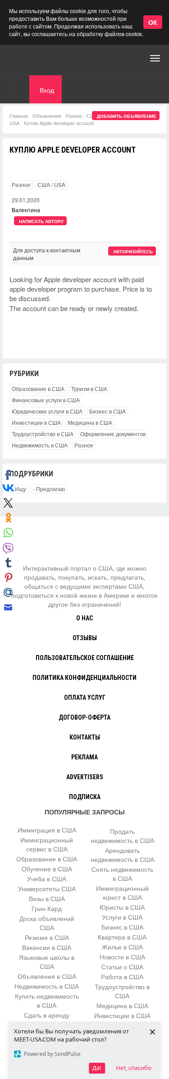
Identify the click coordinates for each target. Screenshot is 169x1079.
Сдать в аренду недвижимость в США (46, 1019)
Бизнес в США (107, 411)
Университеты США (47, 888)
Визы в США (47, 898)
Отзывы (85, 638)
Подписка (84, 796)
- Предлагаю (49, 489)
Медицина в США (90, 422)
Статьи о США (122, 966)
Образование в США (38, 388)
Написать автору (41, 221)
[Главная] (43, 58)
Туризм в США (89, 388)
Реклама (84, 757)
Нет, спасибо (133, 1068)
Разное (74, 115)
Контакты (84, 737)
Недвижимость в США (40, 445)
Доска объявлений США (46, 923)
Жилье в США (122, 946)
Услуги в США (122, 916)
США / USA (51, 184)
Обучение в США (47, 868)
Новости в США (122, 956)
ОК (152, 22)
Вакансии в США (46, 947)
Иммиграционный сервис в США (46, 844)
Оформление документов (113, 433)
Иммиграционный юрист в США (122, 893)
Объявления (46, 115)
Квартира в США (122, 936)
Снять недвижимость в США (122, 874)
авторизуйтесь (133, 251)
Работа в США (122, 976)
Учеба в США (46, 878)
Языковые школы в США (46, 962)
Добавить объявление (126, 116)
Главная (18, 115)
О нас (84, 618)
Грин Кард (47, 908)
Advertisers (84, 777)
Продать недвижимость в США (122, 836)
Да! (96, 1068)
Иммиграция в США (47, 829)
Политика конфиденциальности (84, 677)
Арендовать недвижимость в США (122, 855)
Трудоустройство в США (42, 433)
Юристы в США (122, 907)
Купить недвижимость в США (47, 1000)
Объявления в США (47, 976)
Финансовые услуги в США (46, 400)
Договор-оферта (84, 717)
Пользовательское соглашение (85, 657)
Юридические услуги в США (47, 411)
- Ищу (19, 489)
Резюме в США (47, 937)
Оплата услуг (84, 697)
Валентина (26, 210)
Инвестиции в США (36, 422)
